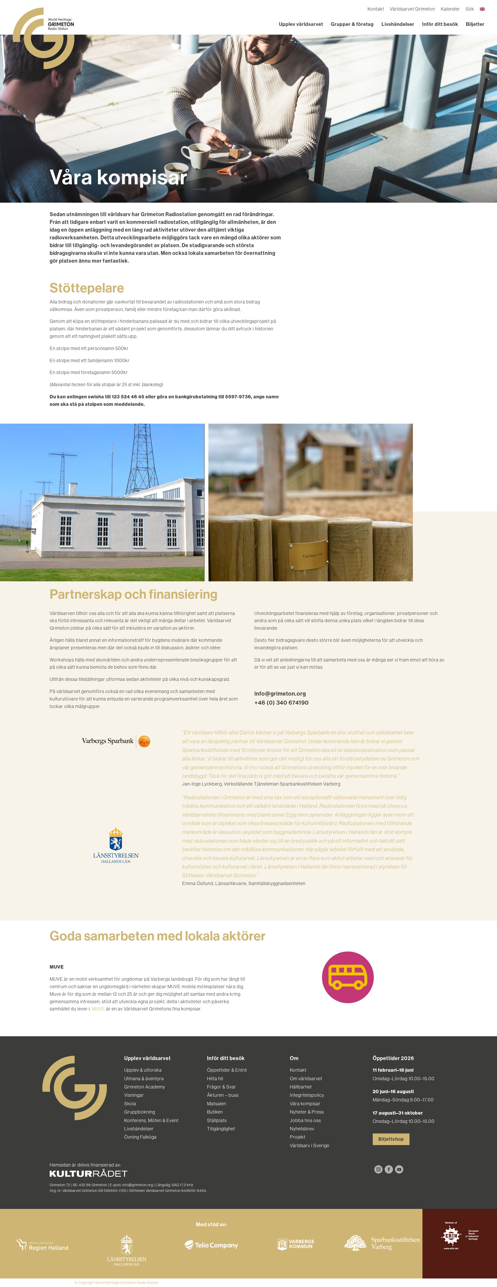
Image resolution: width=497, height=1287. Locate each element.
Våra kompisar (305, 1103)
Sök (470, 9)
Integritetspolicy (307, 1095)
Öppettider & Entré (227, 1070)
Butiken (215, 1112)
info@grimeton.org (280, 693)
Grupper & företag (352, 24)
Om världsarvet (306, 1078)
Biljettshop (391, 1139)
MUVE (98, 1008)
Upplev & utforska (143, 1070)
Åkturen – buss (223, 1095)
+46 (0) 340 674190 (281, 702)
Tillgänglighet (221, 1128)
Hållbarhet (301, 1087)
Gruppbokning (139, 1112)
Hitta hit (215, 1078)
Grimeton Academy (144, 1087)
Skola (130, 1103)
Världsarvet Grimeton (412, 9)
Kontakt (376, 9)
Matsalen (216, 1103)
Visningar (134, 1095)
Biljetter (475, 24)
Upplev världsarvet (301, 24)
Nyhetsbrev (302, 1128)
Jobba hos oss (305, 1120)
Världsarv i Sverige (309, 1145)
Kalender (450, 9)
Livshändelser (398, 24)
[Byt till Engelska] (482, 10)
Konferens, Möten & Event (151, 1120)
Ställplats (217, 1120)
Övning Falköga (140, 1137)
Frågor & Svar (221, 1087)
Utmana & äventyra (144, 1078)
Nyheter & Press (307, 1112)
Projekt (297, 1137)
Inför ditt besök (440, 24)
